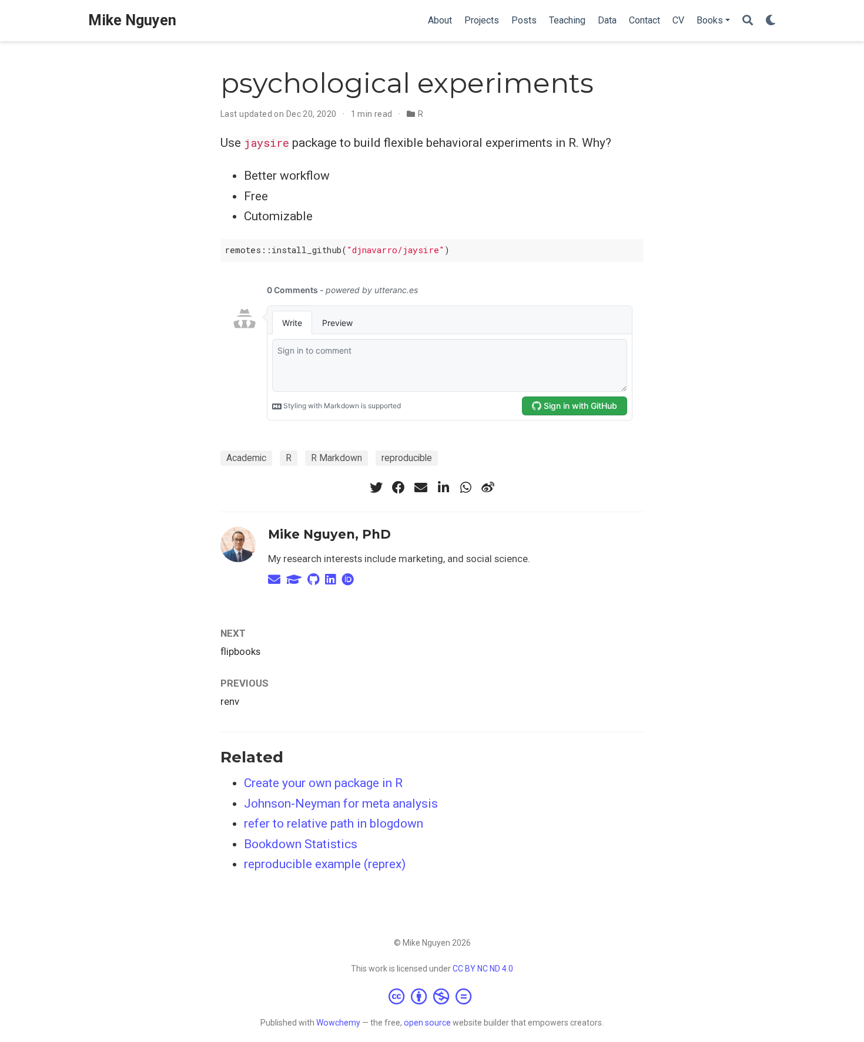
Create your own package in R (323, 783)
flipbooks (240, 651)
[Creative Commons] (432, 996)
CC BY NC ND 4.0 (483, 968)
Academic (246, 457)
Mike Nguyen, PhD (329, 534)
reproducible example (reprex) (325, 864)
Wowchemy (338, 1022)
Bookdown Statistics (300, 844)
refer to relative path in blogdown (333, 823)
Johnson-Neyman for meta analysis (341, 803)
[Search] (747, 21)
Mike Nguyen (132, 20)
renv (229, 701)
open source (427, 1022)
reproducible (406, 457)
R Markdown (336, 457)
